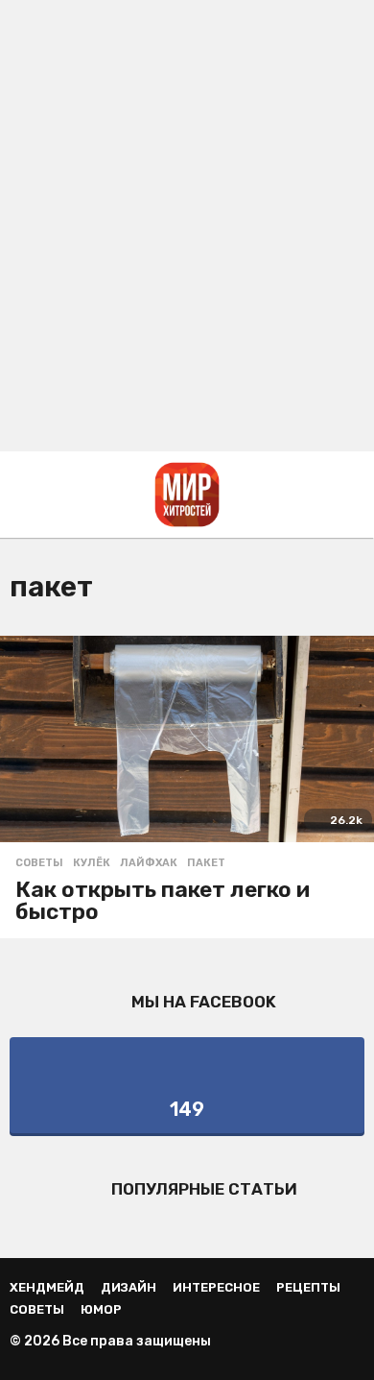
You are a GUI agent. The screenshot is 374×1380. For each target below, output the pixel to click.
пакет (206, 863)
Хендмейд (47, 1287)
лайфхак (148, 863)
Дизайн (128, 1287)
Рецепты (308, 1287)
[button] (22, 494)
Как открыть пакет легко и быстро (162, 900)
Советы (39, 863)
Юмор (101, 1309)
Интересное (216, 1287)
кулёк (91, 863)
